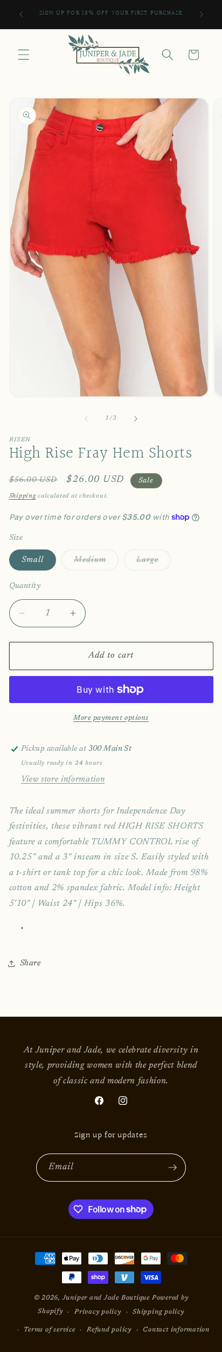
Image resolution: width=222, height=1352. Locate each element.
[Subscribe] (172, 1168)
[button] (24, 55)
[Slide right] (136, 418)
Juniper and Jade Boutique (106, 1298)
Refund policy (109, 1330)
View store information (63, 780)
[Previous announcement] (21, 14)
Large (153, 563)
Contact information (176, 1330)
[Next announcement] (201, 14)
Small (33, 560)
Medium (96, 563)
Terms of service (49, 1330)
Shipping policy (158, 1312)
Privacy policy (97, 1312)
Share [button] (30, 963)
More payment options (111, 717)
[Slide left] (86, 418)
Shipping (22, 496)
